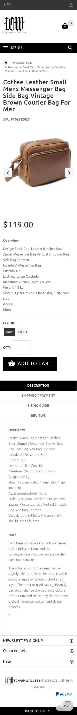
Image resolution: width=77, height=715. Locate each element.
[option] (38, 163)
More (7, 309)
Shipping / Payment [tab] (38, 395)
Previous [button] (7, 172)
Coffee (23, 331)
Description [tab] (38, 385)
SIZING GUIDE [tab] (38, 405)
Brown (9, 331)
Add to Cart (34, 363)
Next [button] (69, 172)
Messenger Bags (22, 62)
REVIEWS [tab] (38, 415)
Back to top (36, 711)
